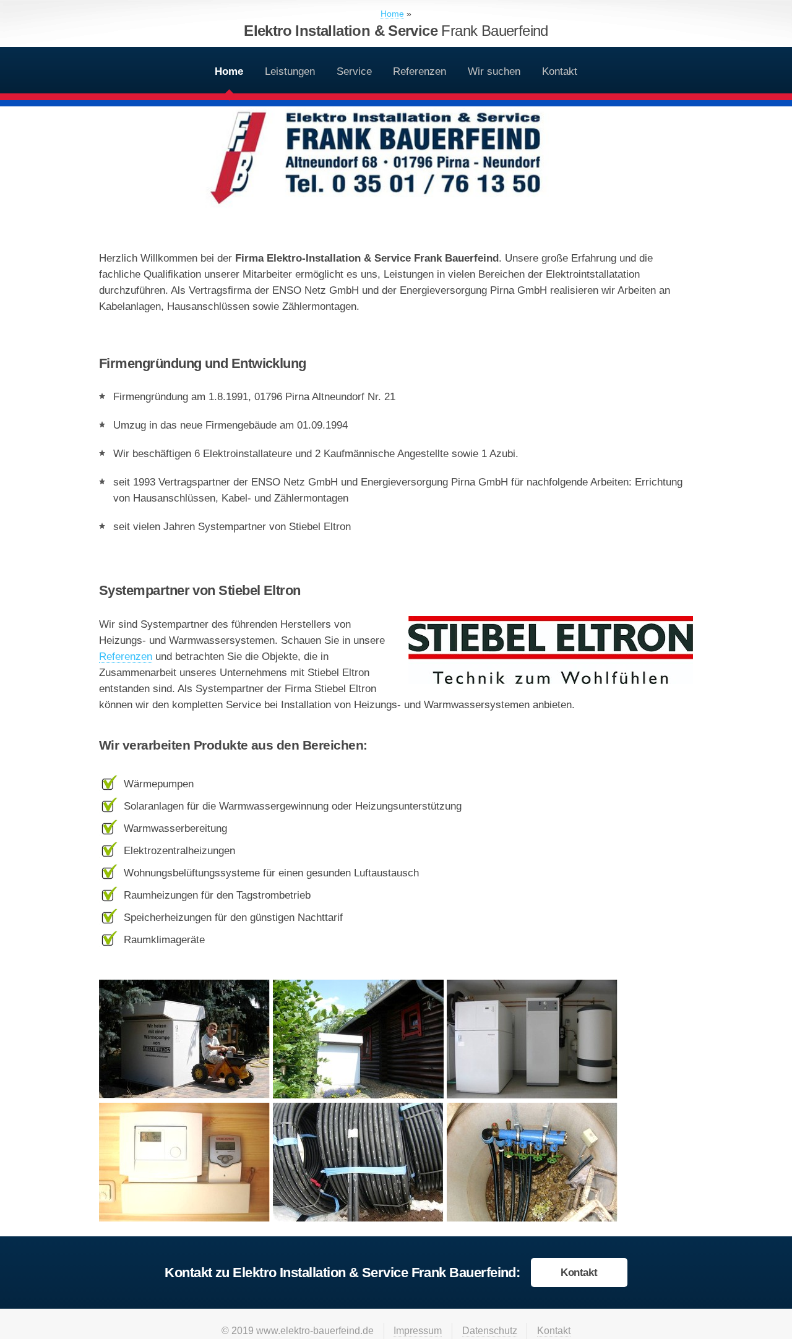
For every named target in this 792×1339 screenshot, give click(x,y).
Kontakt (559, 71)
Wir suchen (494, 71)
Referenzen (419, 71)
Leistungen (290, 71)
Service (354, 71)
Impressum (418, 1330)
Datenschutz (489, 1330)
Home (229, 71)
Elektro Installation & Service (396, 30)
